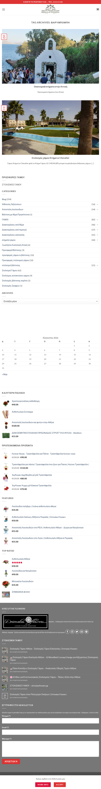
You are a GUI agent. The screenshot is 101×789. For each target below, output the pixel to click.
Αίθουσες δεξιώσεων (11, 204)
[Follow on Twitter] (77, 631)
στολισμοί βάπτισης (11, 265)
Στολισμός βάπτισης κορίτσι (14, 280)
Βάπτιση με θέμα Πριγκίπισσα (15, 214)
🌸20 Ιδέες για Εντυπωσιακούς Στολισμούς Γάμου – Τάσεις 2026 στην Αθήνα (45, 677)
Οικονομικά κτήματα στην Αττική (50, 86)
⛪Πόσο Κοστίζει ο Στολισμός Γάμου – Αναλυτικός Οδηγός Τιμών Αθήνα (43, 668)
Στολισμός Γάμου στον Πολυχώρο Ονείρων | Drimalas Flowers (38, 694)
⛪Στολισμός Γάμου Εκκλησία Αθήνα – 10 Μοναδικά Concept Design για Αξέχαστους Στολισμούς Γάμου (54, 658)
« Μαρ (4, 374)
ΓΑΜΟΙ (5, 219)
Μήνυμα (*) (6, 739)
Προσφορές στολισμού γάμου (15, 260)
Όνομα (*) (6, 716)
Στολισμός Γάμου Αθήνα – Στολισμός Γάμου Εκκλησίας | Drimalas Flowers (43, 648)
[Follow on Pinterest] (86, 631)
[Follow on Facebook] (67, 631)
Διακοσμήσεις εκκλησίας (13, 235)
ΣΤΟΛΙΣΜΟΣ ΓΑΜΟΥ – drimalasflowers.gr (29, 685)
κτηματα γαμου (9, 240)
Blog (4, 199)
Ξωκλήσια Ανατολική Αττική (14, 245)
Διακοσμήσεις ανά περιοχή (14, 229)
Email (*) (5, 727)
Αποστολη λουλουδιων (12, 209)
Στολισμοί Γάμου (9, 270)
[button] (3, 9)
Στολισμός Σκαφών (10, 285)
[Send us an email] (82, 631)
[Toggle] (97, 204)
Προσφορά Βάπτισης (11, 250)
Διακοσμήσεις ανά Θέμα (13, 224)
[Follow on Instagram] (72, 631)
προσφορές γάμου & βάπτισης (16, 255)
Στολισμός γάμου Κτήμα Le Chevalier (50, 158)
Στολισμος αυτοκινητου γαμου (15, 275)
